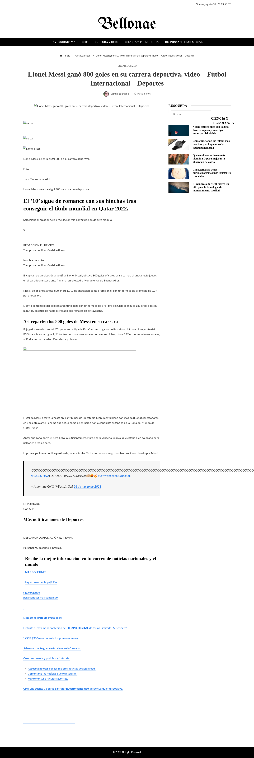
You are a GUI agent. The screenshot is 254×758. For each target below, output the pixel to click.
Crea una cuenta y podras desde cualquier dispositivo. (73, 688)
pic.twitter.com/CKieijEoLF (115, 475)
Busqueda (177, 105)
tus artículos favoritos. (48, 678)
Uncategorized (127, 66)
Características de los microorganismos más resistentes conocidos (212, 173)
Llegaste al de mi (42, 617)
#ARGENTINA (40, 475)
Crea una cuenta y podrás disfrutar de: (46, 658)
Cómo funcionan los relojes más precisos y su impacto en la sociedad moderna (211, 144)
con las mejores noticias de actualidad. (62, 668)
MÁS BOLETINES (35, 572)
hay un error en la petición (41, 582)
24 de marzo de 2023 (87, 486)
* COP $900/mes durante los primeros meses (50, 638)
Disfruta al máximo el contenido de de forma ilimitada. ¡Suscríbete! (75, 628)
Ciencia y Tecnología (222, 121)
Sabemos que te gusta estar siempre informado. (52, 648)
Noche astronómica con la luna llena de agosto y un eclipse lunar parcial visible (211, 130)
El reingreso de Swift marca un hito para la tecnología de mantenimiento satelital (211, 187)
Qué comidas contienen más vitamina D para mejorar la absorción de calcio (209, 158)
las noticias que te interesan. (52, 673)
